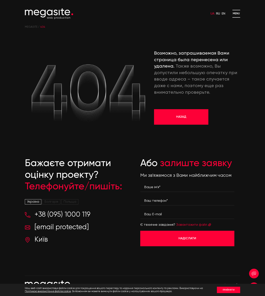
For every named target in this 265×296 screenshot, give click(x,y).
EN (223, 13)
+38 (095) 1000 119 (62, 214)
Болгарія (51, 201)
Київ (41, 239)
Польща (69, 201)
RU (218, 13)
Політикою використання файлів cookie (48, 291)
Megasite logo (49, 13)
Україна (33, 201)
